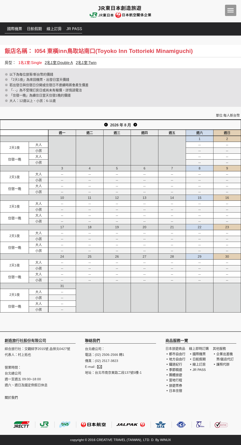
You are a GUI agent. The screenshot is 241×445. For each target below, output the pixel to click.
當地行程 (175, 380)
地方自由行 (177, 359)
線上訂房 (54, 29)
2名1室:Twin (86, 63)
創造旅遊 (19, 11)
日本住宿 (175, 391)
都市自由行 (177, 354)
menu (230, 10)
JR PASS (74, 29)
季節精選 (175, 370)
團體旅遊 (175, 375)
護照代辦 (222, 364)
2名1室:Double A (59, 63)
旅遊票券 (175, 385)
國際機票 (14, 29)
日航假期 (34, 29)
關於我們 (11, 397)
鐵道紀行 (175, 364)
